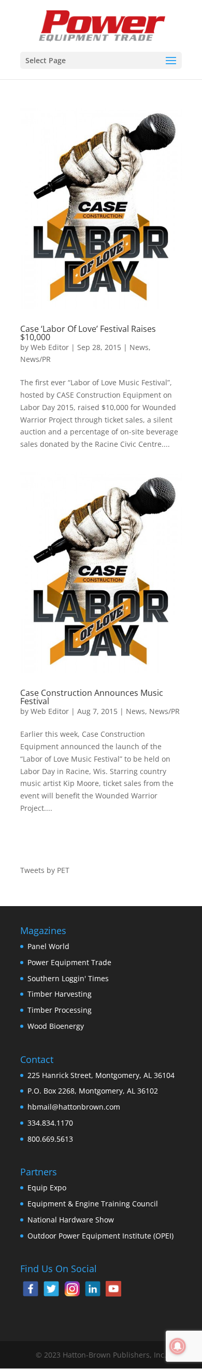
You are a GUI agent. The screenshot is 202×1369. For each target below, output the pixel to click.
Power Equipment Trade (69, 962)
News (139, 347)
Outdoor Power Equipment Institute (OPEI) (100, 1236)
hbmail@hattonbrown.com (73, 1107)
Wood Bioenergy (55, 1026)
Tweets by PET (44, 870)
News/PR (35, 359)
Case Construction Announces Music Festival (91, 697)
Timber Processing (59, 1010)
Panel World (48, 946)
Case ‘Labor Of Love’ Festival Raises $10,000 (88, 333)
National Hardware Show (70, 1220)
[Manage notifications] (177, 1346)
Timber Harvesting (59, 994)
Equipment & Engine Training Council (92, 1203)
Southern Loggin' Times (68, 978)
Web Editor (50, 347)
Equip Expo (46, 1187)
